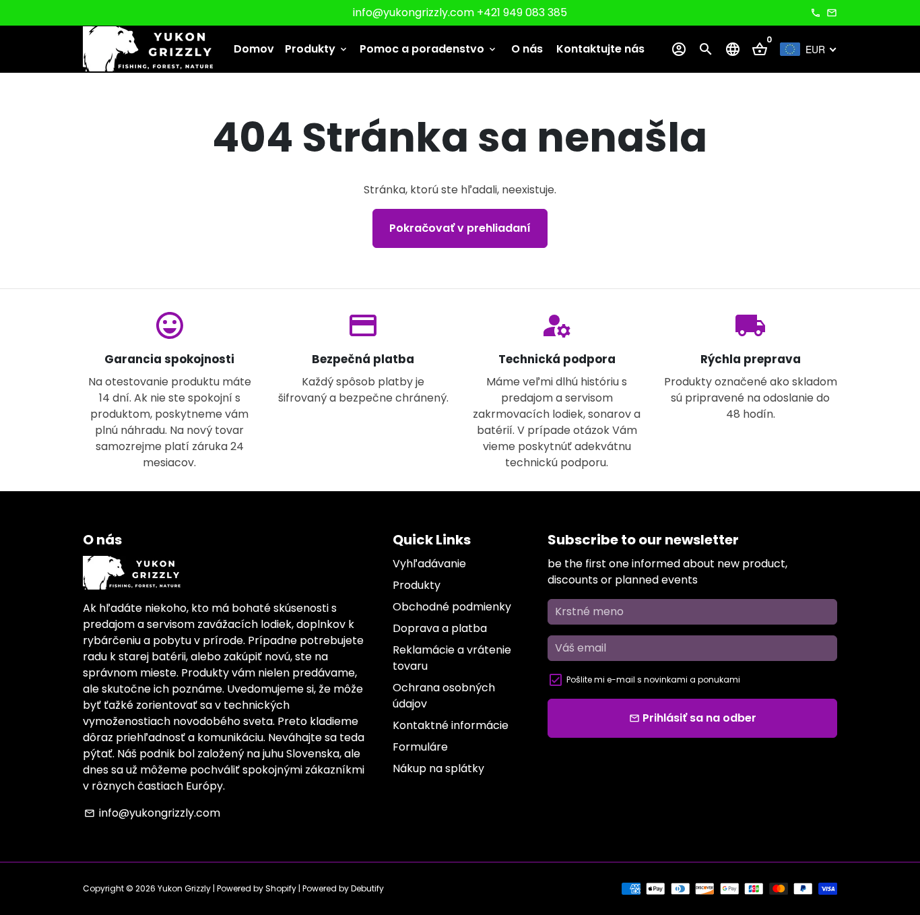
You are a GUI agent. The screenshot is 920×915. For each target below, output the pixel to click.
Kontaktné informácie (450, 725)
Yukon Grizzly (184, 888)
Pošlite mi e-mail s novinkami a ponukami (653, 679)
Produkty (317, 49)
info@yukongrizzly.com (152, 813)
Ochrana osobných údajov (444, 696)
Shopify (280, 888)
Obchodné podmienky (452, 606)
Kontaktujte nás (600, 49)
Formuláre (420, 747)
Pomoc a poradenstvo (429, 49)
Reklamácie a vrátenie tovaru (452, 658)
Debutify (367, 888)
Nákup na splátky (438, 768)
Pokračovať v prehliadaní (460, 228)
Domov (254, 49)
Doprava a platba (440, 628)
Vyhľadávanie (429, 563)
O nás (527, 49)
